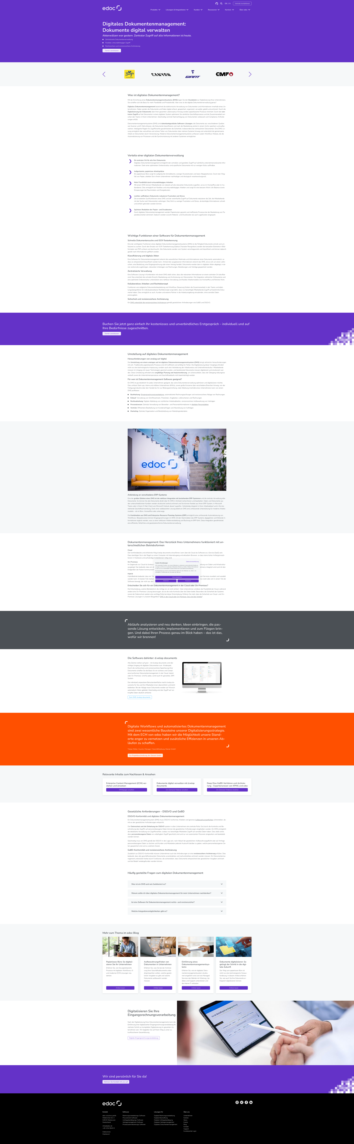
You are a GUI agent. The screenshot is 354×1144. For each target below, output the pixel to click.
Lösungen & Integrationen (176, 10)
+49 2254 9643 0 (109, 1128)
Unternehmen (188, 1116)
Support (186, 1129)
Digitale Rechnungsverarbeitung (164, 1116)
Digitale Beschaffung (161, 1118)
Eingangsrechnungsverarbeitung (152, 394)
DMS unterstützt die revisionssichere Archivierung (148, 302)
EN (230, 3)
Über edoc (243, 10)
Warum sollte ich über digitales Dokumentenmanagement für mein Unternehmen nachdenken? (171, 893)
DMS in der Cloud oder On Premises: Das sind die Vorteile (181, 597)
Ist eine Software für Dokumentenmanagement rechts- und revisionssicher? (163, 902)
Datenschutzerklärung (192, 561)
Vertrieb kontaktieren (242, 3)
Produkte (154, 10)
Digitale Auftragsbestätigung (163, 1120)
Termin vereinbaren (112, 50)
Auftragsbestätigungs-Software (133, 1120)
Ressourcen (212, 10)
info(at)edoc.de (107, 1126)
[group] (129, 74)
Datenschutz (107, 1132)
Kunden (197, 10)
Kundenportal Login (190, 1131)
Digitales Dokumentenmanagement (165, 1124)
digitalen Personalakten (200, 404)
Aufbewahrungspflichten (204, 820)
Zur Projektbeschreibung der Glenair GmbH (145, 755)
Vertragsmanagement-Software (133, 1122)
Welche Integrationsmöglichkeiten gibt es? (149, 911)
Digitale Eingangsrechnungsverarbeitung (143, 1038)
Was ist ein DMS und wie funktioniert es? (148, 884)
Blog (185, 1124)
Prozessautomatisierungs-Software (134, 1124)
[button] (103, 74)
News (185, 1120)
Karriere (228, 10)
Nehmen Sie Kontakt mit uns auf (116, 1082)
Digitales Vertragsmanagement (164, 1122)
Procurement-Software (130, 1118)
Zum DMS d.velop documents (139, 697)
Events (186, 1122)
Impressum (106, 1134)
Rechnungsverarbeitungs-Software (134, 1116)
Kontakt (186, 1127)
